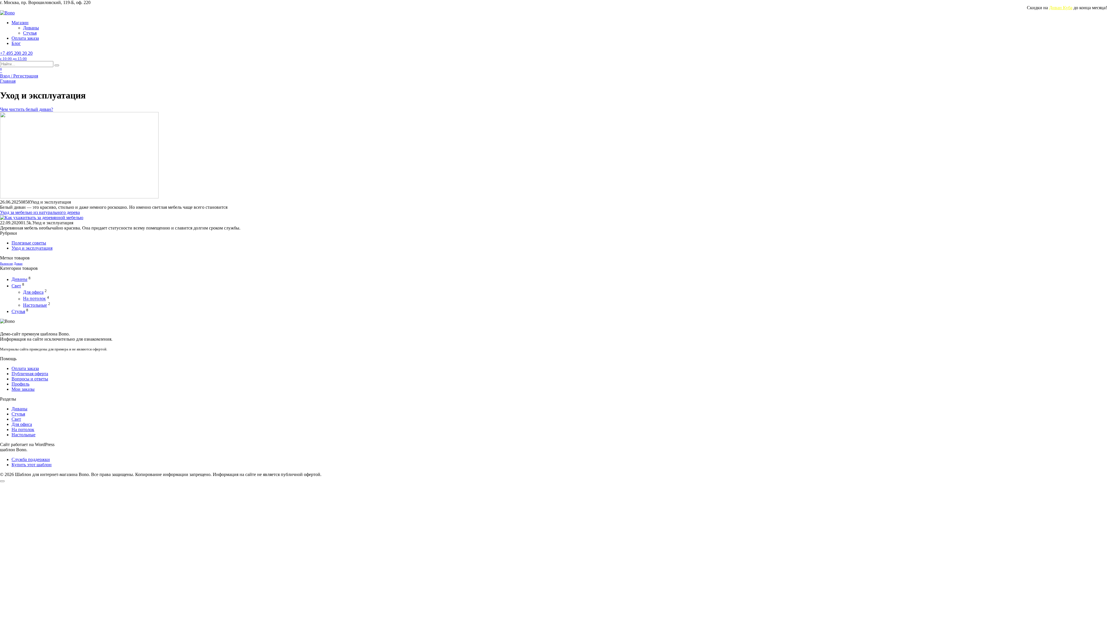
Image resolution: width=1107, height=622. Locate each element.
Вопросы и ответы (30, 378)
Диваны (31, 27)
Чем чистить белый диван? (26, 109)
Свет (16, 285)
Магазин (20, 22)
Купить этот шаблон (32, 464)
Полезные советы (29, 242)
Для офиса (33, 292)
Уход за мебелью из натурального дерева (40, 212)
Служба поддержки (31, 459)
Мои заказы (23, 389)
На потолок (34, 298)
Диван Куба (1060, 7)
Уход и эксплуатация (32, 248)
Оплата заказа (25, 38)
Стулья (30, 33)
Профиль (20, 384)
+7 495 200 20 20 (16, 56)
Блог (16, 43)
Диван (18, 263)
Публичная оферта (30, 373)
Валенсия (6, 263)
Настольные (35, 305)
